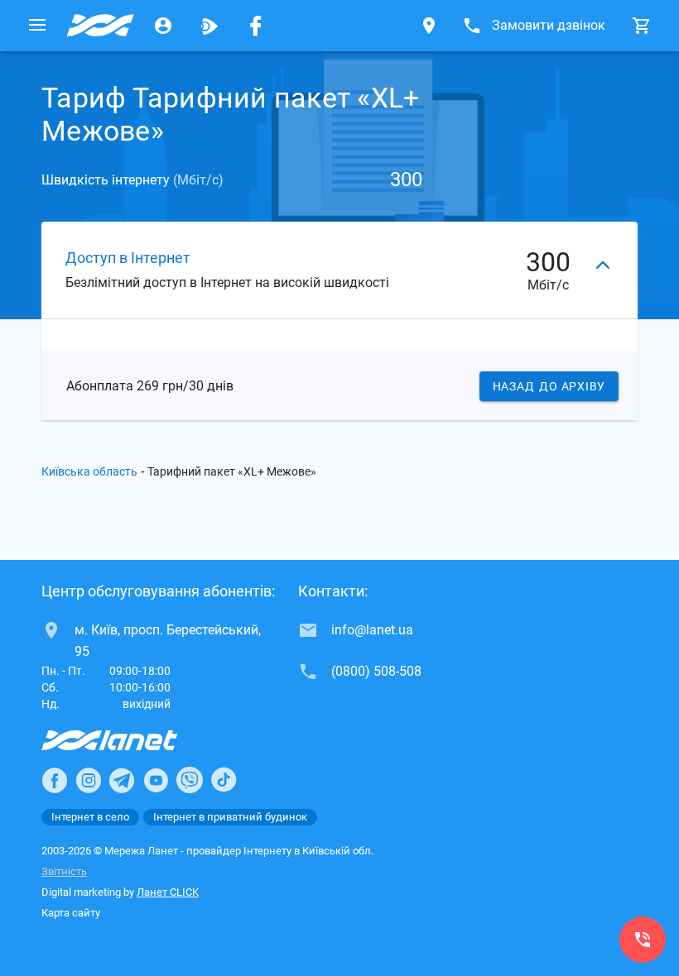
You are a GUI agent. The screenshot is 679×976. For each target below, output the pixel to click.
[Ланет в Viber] (189, 780)
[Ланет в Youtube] (155, 780)
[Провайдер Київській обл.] (100, 25)
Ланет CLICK (168, 892)
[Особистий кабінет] (163, 25)
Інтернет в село (90, 817)
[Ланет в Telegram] (121, 780)
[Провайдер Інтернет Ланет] (128, 740)
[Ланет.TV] (209, 25)
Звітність (64, 871)
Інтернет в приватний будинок (230, 817)
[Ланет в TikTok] (223, 780)
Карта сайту (70, 913)
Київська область (89, 471)
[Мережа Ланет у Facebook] (256, 25)
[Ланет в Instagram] (88, 780)
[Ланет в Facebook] (54, 780)
